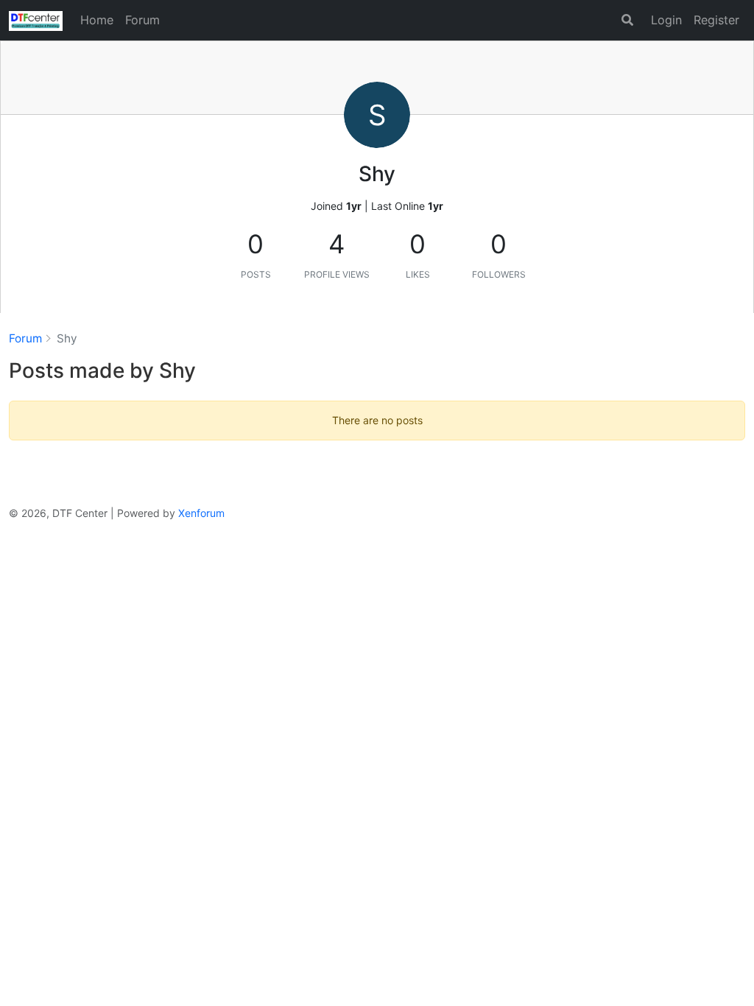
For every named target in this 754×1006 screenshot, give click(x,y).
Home (96, 20)
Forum (142, 20)
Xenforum (201, 513)
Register (716, 20)
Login (666, 20)
